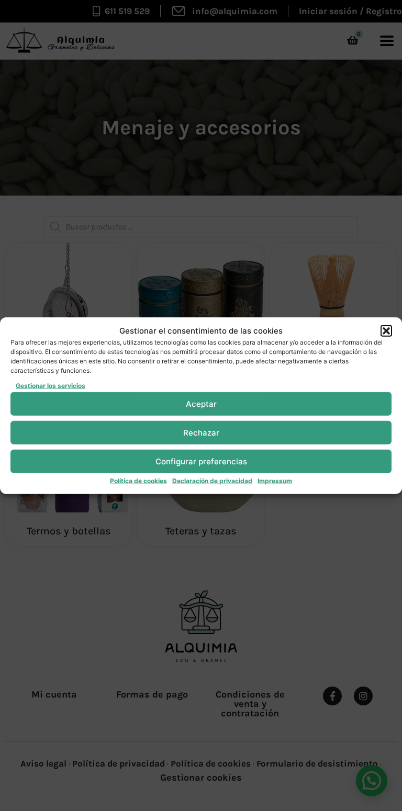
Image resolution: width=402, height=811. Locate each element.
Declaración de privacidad (212, 481)
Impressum (275, 481)
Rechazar (201, 432)
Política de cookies (138, 481)
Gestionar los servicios (50, 386)
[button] (386, 331)
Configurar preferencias (201, 461)
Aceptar (201, 403)
